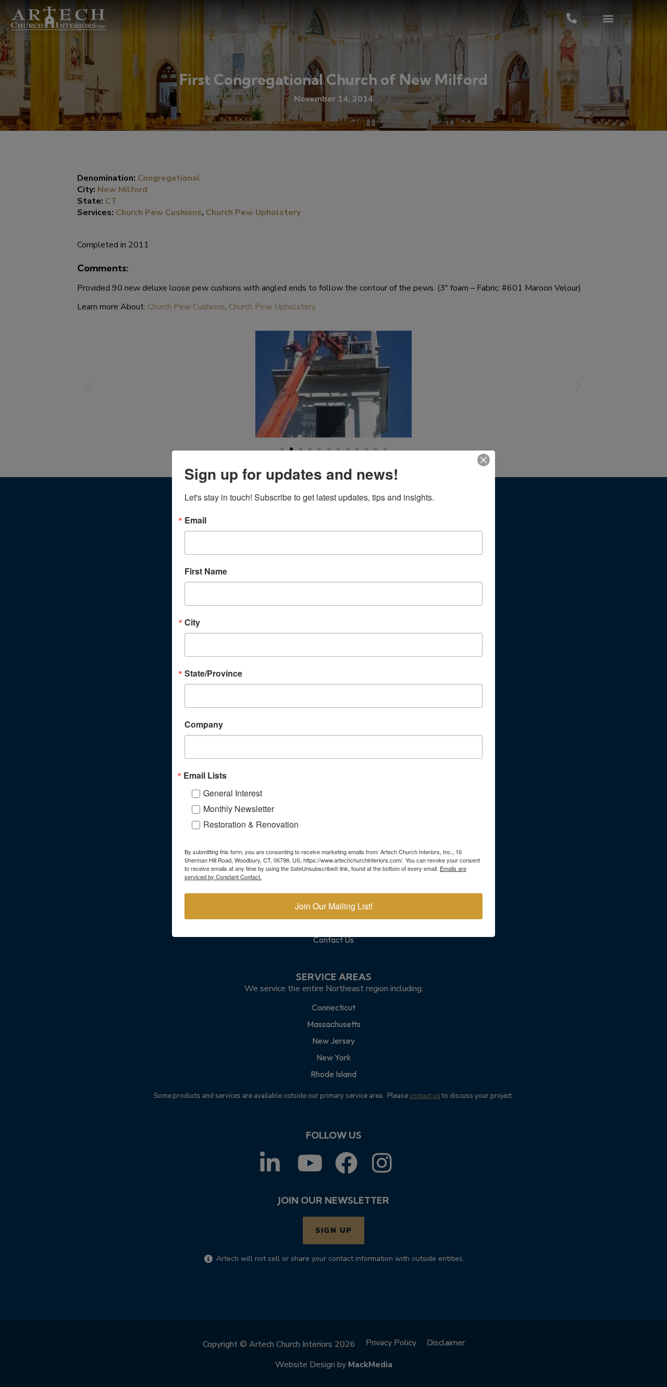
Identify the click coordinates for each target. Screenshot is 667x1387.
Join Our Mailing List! (334, 906)
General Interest (232, 793)
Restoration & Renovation (251, 824)
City (192, 622)
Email (195, 520)
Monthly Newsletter (238, 809)
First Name (205, 571)
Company (203, 724)
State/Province (213, 673)
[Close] (483, 460)
